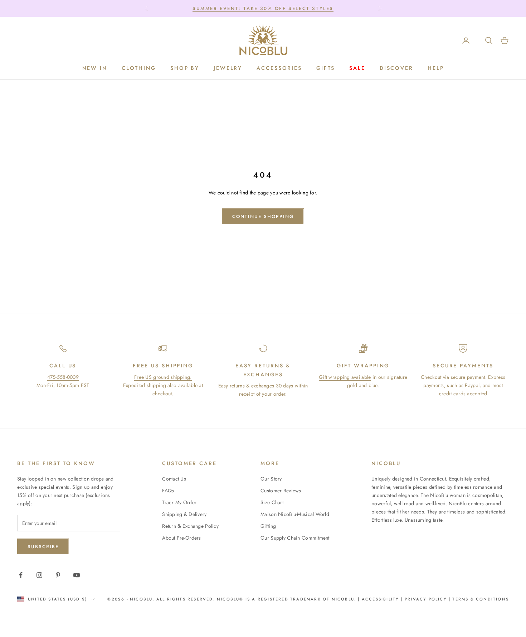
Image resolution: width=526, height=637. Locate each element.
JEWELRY (228, 68)
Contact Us (174, 478)
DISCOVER (396, 68)
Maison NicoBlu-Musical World (294, 514)
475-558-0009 (63, 377)
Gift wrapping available (345, 377)
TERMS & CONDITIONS (479, 599)
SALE (357, 68)
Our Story (271, 478)
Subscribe (43, 546)
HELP (436, 68)
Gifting (268, 526)
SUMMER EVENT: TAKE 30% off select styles (263, 8)
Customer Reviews (280, 490)
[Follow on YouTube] (76, 575)
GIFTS (325, 68)
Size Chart (271, 502)
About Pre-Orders (181, 537)
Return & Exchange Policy (190, 526)
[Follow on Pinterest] (58, 575)
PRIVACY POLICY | (427, 599)
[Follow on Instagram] (39, 575)
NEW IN (94, 68)
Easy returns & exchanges (246, 385)
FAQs (168, 490)
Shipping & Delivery (184, 514)
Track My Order (179, 502)
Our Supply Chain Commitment (295, 537)
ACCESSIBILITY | (383, 599)
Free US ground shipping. (163, 377)
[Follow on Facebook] (20, 575)
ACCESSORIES (279, 68)
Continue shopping (262, 216)
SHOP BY (184, 68)
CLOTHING (139, 68)
